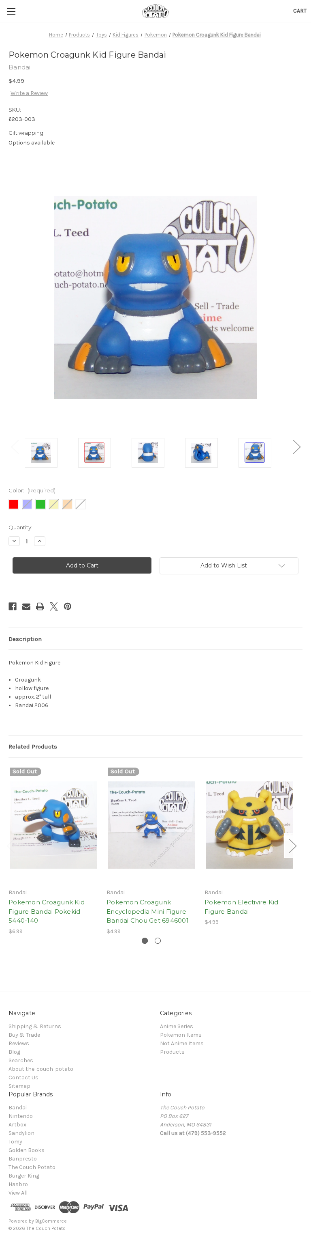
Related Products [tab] (33, 746)
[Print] (40, 606)
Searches (21, 1060)
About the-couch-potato (41, 1069)
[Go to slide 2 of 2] (158, 941)
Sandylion (21, 1133)
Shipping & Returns (35, 1026)
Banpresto (23, 1158)
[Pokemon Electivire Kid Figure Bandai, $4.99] (249, 825)
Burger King (24, 1175)
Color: (32, 490)
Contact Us (23, 1077)
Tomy (15, 1141)
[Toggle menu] (11, 11)
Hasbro (18, 1184)
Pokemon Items (181, 1034)
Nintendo (21, 1116)
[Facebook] (13, 606)
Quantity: (20, 527)
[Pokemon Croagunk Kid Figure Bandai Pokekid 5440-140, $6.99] (53, 825)
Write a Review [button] (29, 93)
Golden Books (27, 1150)
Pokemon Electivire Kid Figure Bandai (241, 906)
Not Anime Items (182, 1043)
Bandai (18, 1107)
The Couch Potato (32, 1167)
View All (18, 1192)
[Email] (26, 606)
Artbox (17, 1124)
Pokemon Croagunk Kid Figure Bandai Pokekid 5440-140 (47, 911)
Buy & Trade (24, 1034)
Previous (14, 446)
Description (25, 639)
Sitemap (19, 1086)
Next (296, 446)
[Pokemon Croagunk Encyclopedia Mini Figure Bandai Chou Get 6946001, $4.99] (151, 825)
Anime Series (176, 1026)
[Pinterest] (68, 606)
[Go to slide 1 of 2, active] (145, 941)
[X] (54, 606)
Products (172, 1051)
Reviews (19, 1043)
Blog (14, 1051)
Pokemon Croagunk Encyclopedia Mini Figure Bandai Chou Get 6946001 (148, 911)
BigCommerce (51, 1221)
